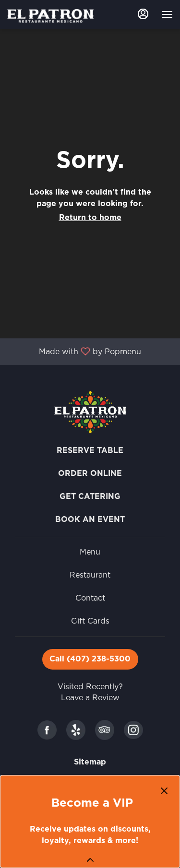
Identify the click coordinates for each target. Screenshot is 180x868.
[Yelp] (75, 729)
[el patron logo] (90, 412)
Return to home (90, 217)
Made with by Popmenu (74, 352)
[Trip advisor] (104, 729)
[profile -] (143, 14)
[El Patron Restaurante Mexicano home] (50, 15)
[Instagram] (133, 729)
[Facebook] (47, 729)
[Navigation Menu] (167, 14)
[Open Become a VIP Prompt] (90, 860)
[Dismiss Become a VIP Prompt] (164, 790)
